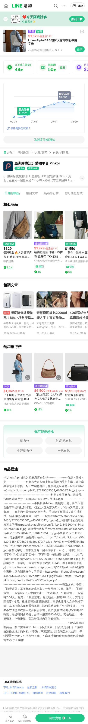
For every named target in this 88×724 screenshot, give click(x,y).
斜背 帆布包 (64, 440)
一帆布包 (64, 450)
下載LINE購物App (13, 687)
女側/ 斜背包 (61, 152)
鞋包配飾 (23, 152)
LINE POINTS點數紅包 (16, 692)
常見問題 (51, 692)
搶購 (80, 49)
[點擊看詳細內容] (17, 225)
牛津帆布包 (24, 450)
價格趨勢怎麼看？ (20, 128)
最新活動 (32, 687)
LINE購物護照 (48, 687)
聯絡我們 (65, 692)
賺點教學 (38, 692)
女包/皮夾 (41, 152)
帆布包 (24, 440)
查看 (62, 67)
